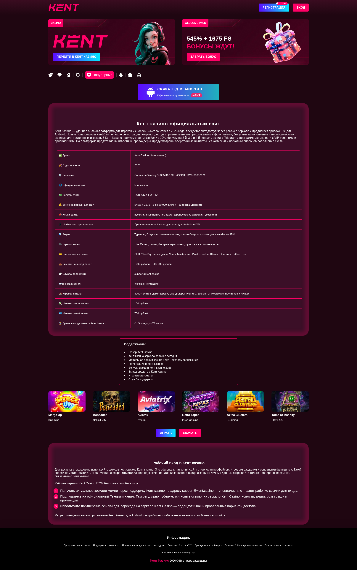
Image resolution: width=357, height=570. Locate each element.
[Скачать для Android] (178, 92)
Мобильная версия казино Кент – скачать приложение (163, 359)
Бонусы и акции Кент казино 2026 (149, 367)
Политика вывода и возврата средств (143, 545)
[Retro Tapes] (200, 406)
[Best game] (69, 75)
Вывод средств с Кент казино (147, 371)
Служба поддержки (140, 379)
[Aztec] (245, 406)
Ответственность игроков (279, 545)
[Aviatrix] (156, 406)
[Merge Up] (67, 406)
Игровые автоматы (140, 375)
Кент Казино (159, 560)
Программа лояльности (77, 545)
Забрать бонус (203, 56)
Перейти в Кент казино (76, 56)
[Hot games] (121, 75)
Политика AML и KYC (180, 545)
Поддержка (99, 545)
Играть (166, 433)
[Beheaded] (111, 406)
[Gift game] (130, 75)
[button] (350, 548)
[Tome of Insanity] (290, 406)
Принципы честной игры (208, 545)
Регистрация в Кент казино (145, 363)
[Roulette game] (78, 75)
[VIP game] (59, 75)
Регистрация (274, 7)
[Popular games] (99, 75)
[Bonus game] (139, 75)
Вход (301, 7)
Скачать (190, 433)
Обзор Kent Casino (140, 352)
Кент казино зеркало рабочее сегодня (152, 355)
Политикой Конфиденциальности (243, 545)
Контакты (114, 545)
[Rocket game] (50, 75)
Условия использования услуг (179, 552)
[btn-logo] (63, 7)
